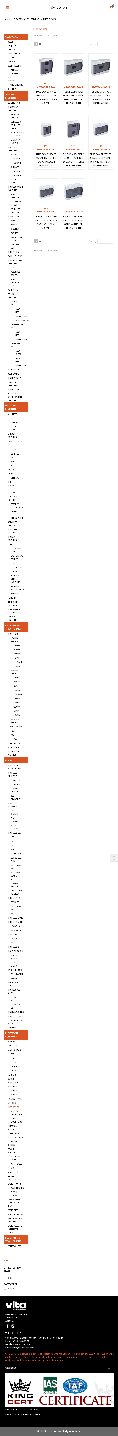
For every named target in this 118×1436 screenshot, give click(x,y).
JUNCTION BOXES (12, 1128)
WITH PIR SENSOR (15, 874)
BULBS (11, 41)
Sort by (92, 44)
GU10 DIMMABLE (16, 827)
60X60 (13, 220)
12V (12, 730)
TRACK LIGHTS (17, 352)
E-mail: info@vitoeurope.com (19, 1347)
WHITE (10, 1288)
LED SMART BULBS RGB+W (14, 767)
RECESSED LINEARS (15, 116)
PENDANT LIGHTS (12, 48)
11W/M (17, 677)
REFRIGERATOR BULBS (15, 1022)
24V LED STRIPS (14, 672)
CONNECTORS (20, 316)
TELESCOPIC (16, 567)
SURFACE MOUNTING (16, 1120)
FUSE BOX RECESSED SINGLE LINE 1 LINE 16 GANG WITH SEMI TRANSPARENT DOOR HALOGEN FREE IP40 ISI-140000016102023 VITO (100, 167)
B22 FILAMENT (15, 797)
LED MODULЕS (14, 216)
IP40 (9, 1277)
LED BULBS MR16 (15, 922)
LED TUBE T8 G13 (16, 951)
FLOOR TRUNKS (14, 1194)
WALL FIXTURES (15, 441)
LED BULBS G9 (14, 946)
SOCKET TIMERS (15, 1214)
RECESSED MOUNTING (16, 1113)
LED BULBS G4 (14, 934)
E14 (12, 1058)
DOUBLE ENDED (14, 964)
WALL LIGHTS (14, 53)
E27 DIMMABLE (16, 812)
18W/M (17, 666)
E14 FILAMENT (17, 784)
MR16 (13, 1070)
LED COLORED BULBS (14, 991)
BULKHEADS (13, 89)
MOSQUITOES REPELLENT (17, 892)
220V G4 (14, 942)
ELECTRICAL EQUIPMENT (13, 72)
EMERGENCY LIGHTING (13, 384)
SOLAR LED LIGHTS (13, 524)
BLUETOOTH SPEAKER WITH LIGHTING (15, 397)
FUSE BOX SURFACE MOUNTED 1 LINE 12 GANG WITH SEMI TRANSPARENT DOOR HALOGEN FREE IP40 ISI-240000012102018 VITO (100, 104)
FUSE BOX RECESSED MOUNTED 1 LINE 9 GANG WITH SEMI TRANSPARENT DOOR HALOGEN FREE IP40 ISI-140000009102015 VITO (73, 229)
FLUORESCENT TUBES (14, 984)
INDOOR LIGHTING (10, 96)
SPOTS (11, 267)
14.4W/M (18, 662)
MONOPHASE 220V (17, 326)
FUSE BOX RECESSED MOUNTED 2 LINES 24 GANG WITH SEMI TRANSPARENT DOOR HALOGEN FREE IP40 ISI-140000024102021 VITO (73, 167)
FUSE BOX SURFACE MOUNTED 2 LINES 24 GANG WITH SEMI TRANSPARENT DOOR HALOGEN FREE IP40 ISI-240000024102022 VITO (46, 104)
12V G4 (14, 938)
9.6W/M (17, 653)
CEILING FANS (14, 102)
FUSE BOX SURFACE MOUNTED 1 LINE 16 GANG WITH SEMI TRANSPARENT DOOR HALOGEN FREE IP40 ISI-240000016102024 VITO (73, 104)
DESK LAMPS (13, 373)
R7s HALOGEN (17, 978)
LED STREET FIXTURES (13, 531)
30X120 (14, 224)
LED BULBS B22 (14, 1016)
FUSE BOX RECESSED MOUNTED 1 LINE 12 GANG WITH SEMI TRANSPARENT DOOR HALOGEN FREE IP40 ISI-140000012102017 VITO (46, 229)
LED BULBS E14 (14, 898)
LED (12, 418)
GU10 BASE (16, 449)
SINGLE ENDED (14, 957)
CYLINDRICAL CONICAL (17, 557)
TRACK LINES (17, 310)
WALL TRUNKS (17, 1188)
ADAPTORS (13, 1172)
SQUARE (17, 162)
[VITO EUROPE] (59, 7)
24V (12, 735)
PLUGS (11, 1168)
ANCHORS (15, 593)
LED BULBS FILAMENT (12, 774)
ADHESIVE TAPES (15, 1137)
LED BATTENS (14, 252)
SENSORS (12, 1074)
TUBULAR (15, 563)
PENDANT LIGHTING (15, 211)
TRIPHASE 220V (15, 345)
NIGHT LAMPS (14, 65)
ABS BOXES (13, 1103)
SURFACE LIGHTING (15, 196)
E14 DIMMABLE (16, 820)
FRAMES (14, 233)
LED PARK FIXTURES (12, 538)
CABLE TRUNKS (15, 1183)
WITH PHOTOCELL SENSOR (16, 883)
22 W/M (17, 706)
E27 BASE (15, 422)
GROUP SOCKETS (12, 1151)
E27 (12, 1054)
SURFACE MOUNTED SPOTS (15, 282)
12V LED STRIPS (14, 640)
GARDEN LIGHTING (12, 618)
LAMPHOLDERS (14, 1049)
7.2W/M (17, 649)
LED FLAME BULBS (16, 1012)
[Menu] (7, 7)
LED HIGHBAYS (14, 378)
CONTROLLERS (14, 743)
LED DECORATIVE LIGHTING (15, 188)
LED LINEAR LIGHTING (13, 109)
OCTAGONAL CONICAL (16, 550)
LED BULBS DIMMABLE (13, 805)
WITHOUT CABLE (15, 1158)
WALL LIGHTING (15, 256)
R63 (12, 849)
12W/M (17, 657)
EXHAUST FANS (15, 1098)
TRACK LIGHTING (12, 296)
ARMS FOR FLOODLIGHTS (17, 588)
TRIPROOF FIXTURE (12, 498)
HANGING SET (18, 203)
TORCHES (12, 597)
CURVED (14, 571)
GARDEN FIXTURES (12, 435)
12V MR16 (15, 926)
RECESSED (15, 154)
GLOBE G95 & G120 (17, 859)
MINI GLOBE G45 (16, 867)
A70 (12, 841)
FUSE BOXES (13, 1107)
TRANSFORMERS (15, 84)
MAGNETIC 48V (16, 303)
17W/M (17, 702)
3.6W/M (17, 645)
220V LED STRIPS (15, 721)
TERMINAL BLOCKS (12, 1143)
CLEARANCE (11, 36)
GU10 (13, 1062)
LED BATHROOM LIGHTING (15, 262)
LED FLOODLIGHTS (14, 79)
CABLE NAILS (13, 1133)
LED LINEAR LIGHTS (16, 141)
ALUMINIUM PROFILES (13, 753)
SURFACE (15, 167)
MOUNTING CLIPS (16, 239)
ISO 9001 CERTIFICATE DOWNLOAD (23, 1414)
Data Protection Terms (17, 1314)
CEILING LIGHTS (15, 57)
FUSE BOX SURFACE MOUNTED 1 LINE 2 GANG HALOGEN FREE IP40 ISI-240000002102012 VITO (46, 163)
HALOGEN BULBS (15, 970)
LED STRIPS (13, 633)
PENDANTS (13, 289)
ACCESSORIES (14, 747)
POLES (11, 544)
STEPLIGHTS (14, 473)
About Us (9, 1320)
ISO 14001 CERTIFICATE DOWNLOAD (24, 1409)
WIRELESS (15, 1094)
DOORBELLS (13, 1086)
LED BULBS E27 (14, 832)
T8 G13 (14, 1066)
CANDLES (15, 902)
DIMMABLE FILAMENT (16, 790)
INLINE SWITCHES (13, 1178)
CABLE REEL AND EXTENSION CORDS (15, 1229)
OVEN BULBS (13, 1027)
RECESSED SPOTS (15, 273)
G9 (12, 458)
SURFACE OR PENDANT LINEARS (16, 125)
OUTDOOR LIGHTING (10, 407)
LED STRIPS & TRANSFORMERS (14, 627)
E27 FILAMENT (17, 780)
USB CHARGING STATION (15, 1220)
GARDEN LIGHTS (15, 61)
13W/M (17, 715)
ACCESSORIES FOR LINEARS (17, 134)
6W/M (16, 711)
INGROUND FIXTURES (13, 604)
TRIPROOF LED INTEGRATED (17, 514)
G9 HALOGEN (17, 974)
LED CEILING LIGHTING (13, 149)
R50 (12, 913)
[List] (40, 44)
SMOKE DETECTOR (13, 1081)
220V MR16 (16, 930)
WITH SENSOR (14, 181)
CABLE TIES (13, 1210)
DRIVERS (15, 228)
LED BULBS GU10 (15, 917)
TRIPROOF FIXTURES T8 (17, 506)
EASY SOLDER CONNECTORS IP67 (14, 1202)
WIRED (14, 1090)
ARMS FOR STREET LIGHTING (15, 578)
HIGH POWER (17, 853)
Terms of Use (12, 1317)
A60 (12, 837)
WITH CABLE (16, 1163)
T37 (12, 845)
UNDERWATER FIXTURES (14, 611)
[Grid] (36, 44)
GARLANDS (13, 1045)
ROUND (17, 158)
